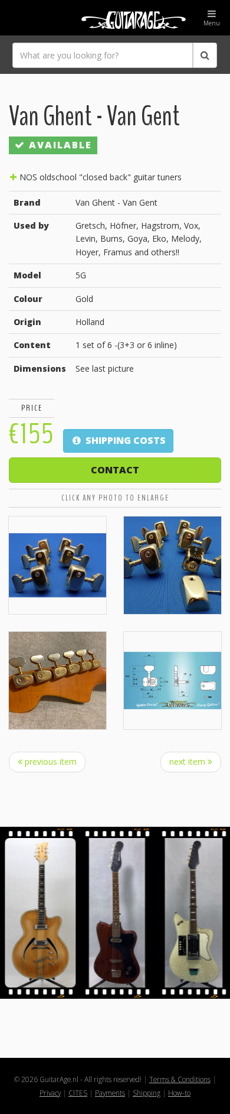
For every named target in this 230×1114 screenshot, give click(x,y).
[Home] (115, 17)
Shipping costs (124, 440)
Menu (211, 23)
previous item (49, 761)
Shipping (146, 1092)
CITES (77, 1092)
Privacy (50, 1092)
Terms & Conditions (180, 1079)
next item (188, 761)
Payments (110, 1092)
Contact (115, 469)
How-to (179, 1092)
